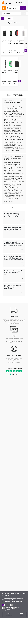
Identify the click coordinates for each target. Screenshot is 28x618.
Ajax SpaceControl (22, 42)
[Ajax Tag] (16, 64)
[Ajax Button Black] (11, 33)
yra (9, 18)
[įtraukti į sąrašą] (25, 55)
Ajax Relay (4, 41)
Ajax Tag (15, 72)
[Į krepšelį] (25, 52)
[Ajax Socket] (11, 64)
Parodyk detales (6, 610)
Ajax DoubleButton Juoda (16, 42)
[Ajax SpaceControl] (23, 33)
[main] (7, 3)
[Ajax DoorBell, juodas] (5, 64)
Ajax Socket (10, 72)
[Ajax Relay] (5, 33)
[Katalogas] (4, 8)
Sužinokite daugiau (16, 601)
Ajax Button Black (10, 42)
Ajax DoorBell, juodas (5, 73)
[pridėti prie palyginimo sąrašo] (3, 55)
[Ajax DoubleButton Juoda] (17, 33)
